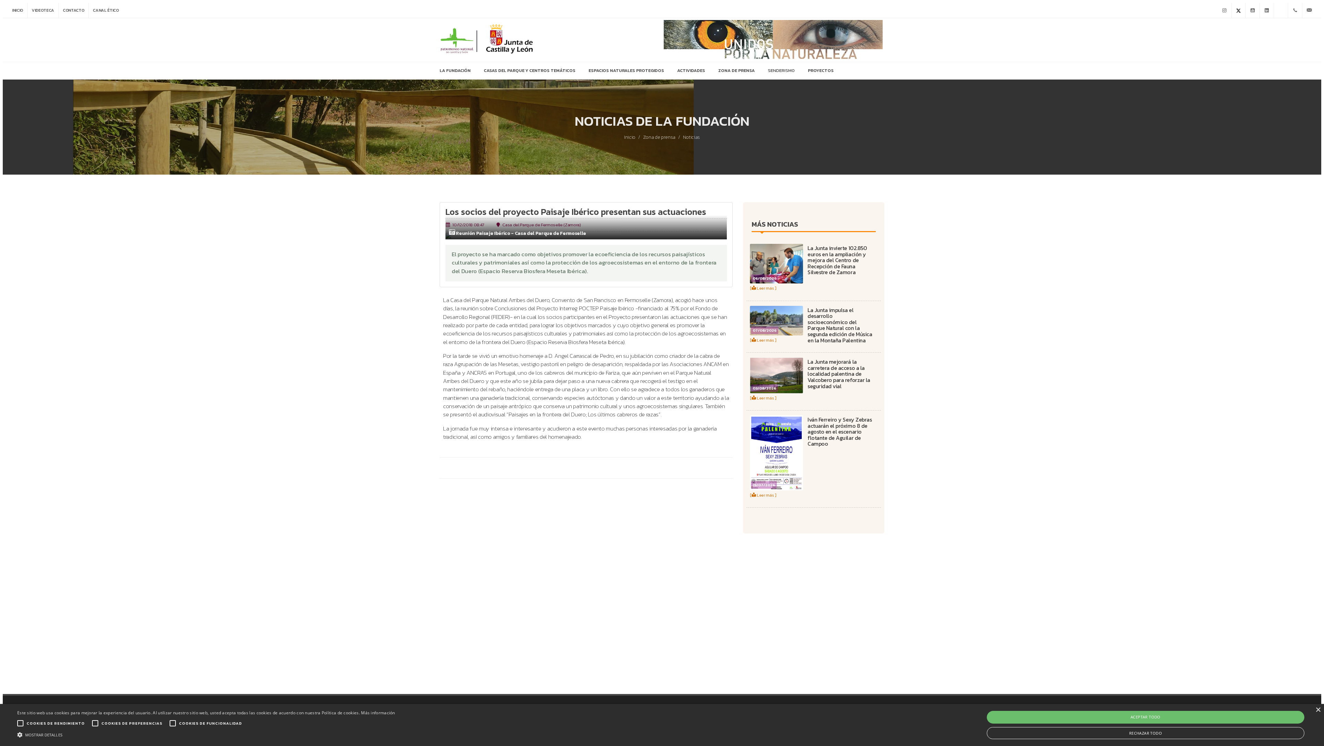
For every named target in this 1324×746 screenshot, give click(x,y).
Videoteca (43, 10)
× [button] (1318, 710)
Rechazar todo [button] (1145, 733)
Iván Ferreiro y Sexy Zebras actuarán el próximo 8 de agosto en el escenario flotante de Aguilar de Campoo (840, 431)
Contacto (73, 10)
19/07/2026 (764, 485)
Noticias (691, 137)
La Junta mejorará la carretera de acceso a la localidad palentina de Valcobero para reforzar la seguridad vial (839, 374)
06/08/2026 (764, 278)
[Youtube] (1253, 10)
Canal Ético (106, 10)
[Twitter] (1238, 10)
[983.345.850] (1295, 10)
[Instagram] (1224, 10)
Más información (378, 713)
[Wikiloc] (1281, 10)
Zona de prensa (659, 137)
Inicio (17, 10)
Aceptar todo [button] (1146, 716)
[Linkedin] (1267, 10)
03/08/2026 (764, 388)
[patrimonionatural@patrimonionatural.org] (1309, 10)
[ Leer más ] (763, 288)
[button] (206, 734)
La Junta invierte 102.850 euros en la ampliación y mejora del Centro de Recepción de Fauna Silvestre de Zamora (837, 260)
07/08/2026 (764, 330)
